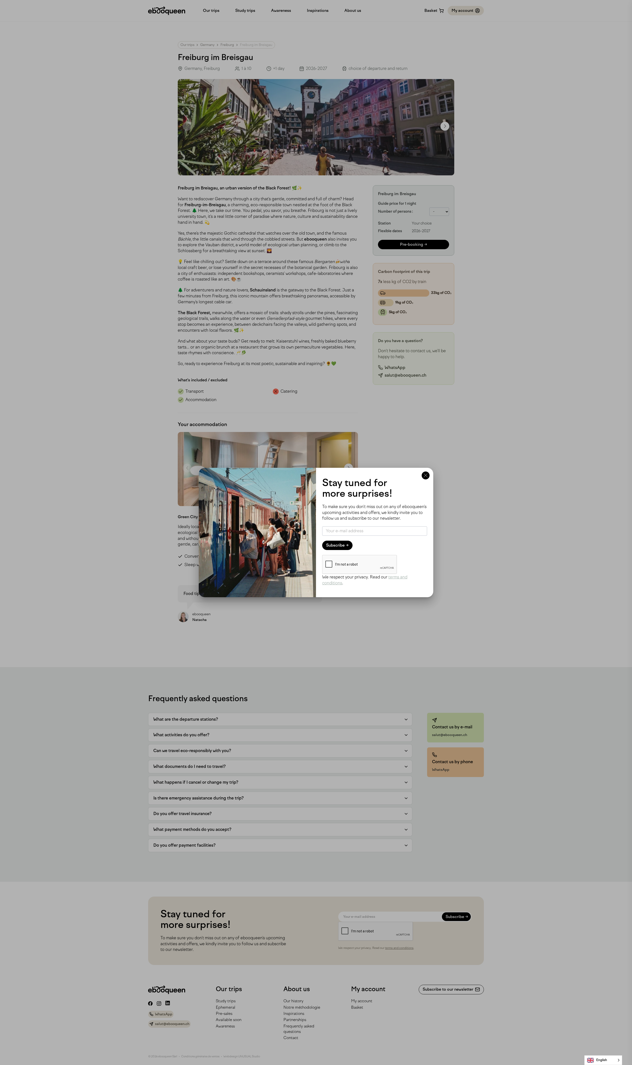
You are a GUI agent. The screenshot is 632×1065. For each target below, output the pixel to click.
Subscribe (335, 545)
